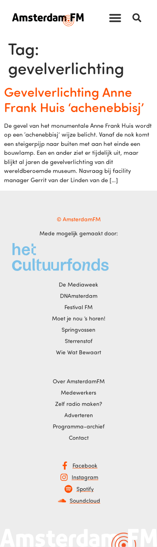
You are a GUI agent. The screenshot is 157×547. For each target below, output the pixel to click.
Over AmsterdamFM (79, 381)
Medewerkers (78, 392)
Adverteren (78, 415)
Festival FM (78, 307)
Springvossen (78, 329)
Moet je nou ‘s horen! (78, 318)
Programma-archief (79, 426)
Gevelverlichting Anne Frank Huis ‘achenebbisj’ (74, 99)
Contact (79, 437)
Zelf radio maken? (78, 403)
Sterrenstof (79, 340)
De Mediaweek (78, 284)
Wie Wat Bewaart (78, 352)
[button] (115, 17)
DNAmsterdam (78, 295)
